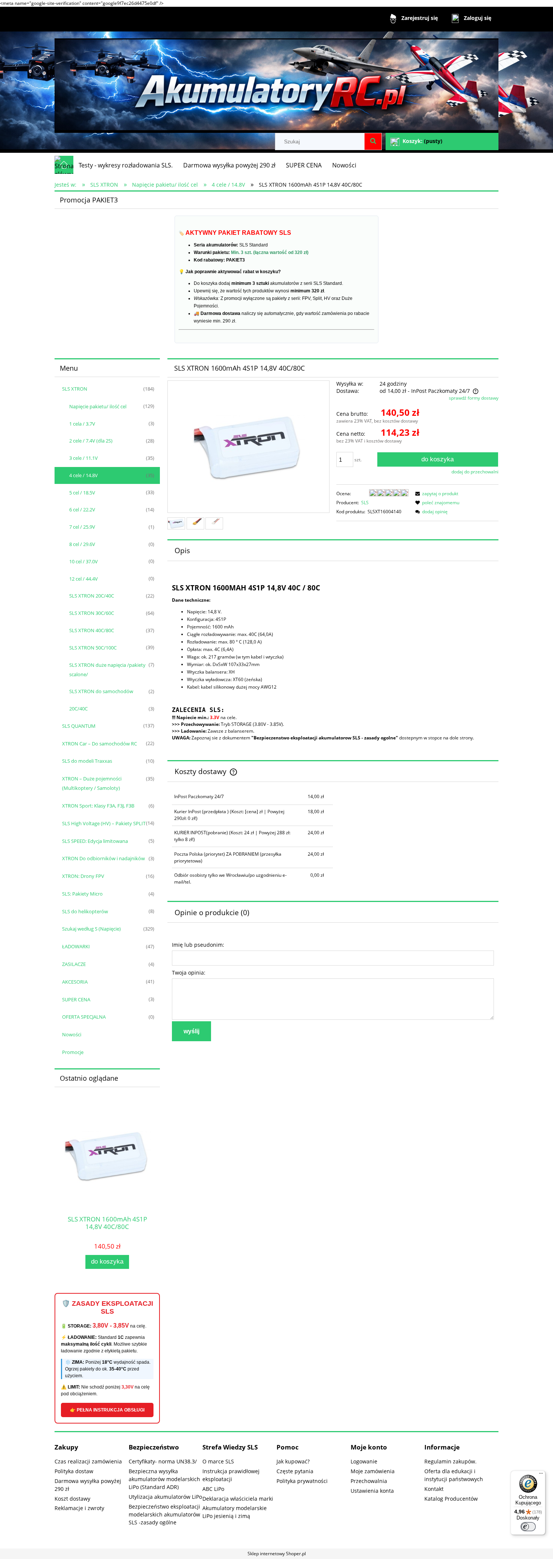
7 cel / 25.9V (82, 526)
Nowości (71, 1034)
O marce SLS (218, 1461)
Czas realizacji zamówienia (88, 1461)
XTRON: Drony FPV (83, 876)
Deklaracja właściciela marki (237, 1498)
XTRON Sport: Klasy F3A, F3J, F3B (98, 805)
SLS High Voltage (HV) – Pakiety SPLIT (104, 823)
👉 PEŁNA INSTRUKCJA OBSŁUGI (107, 1410)
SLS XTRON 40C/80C (91, 630)
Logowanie (364, 1461)
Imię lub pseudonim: (198, 944)
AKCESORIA (75, 981)
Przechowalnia (369, 1480)
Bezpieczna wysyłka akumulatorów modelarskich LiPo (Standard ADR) (164, 1479)
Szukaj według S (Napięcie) (91, 928)
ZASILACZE (74, 964)
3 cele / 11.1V (83, 458)
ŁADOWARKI (76, 946)
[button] (435, 493)
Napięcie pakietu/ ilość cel (97, 406)
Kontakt (434, 1488)
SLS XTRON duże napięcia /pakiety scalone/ (107, 670)
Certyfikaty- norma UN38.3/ (163, 1461)
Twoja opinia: (188, 972)
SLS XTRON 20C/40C (91, 595)
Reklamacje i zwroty (79, 1508)
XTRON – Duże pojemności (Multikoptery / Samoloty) (92, 783)
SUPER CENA (76, 999)
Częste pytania (294, 1471)
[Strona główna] (276, 82)
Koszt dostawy (72, 1498)
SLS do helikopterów (85, 911)
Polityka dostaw (74, 1471)
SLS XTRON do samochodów (101, 691)
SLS (365, 502)
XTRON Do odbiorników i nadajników (103, 858)
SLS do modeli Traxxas (87, 760)
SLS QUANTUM (79, 725)
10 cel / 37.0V (83, 561)
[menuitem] (125, 165)
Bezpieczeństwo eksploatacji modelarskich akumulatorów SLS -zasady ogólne (164, 1514)
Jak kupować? (293, 1461)
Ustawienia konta (372, 1490)
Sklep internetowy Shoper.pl (277, 1553)
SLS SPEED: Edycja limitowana (95, 841)
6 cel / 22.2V (82, 509)
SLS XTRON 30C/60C (91, 613)
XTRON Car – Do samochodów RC (99, 743)
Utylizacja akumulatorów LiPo (165, 1496)
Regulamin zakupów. (450, 1461)
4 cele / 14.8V (83, 475)
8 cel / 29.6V (82, 544)
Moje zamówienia (373, 1471)
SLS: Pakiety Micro (82, 893)
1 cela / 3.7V (82, 423)
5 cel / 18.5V (82, 492)
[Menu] (540, 1475)
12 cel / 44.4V (83, 578)
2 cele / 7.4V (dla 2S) (90, 440)
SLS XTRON (74, 388)
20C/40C (78, 708)
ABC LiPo (213, 1488)
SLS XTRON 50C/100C (93, 647)
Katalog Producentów (451, 1498)
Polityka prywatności (302, 1480)
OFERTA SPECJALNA (84, 1016)
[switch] (528, 1526)
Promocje (73, 1052)
